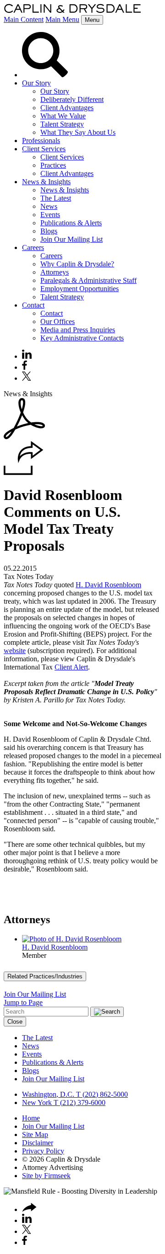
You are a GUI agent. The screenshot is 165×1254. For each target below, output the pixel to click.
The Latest (55, 198)
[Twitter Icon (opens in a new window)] (26, 378)
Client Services (44, 149)
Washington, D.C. (48, 1094)
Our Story (36, 83)
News (48, 206)
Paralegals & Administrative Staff (88, 280)
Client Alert (71, 667)
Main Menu (62, 19)
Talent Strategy (62, 124)
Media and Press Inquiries (77, 330)
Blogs (48, 231)
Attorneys (54, 272)
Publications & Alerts (71, 223)
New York (37, 1102)
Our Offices (57, 321)
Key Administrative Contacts (82, 338)
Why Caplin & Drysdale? (77, 264)
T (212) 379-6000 (78, 1102)
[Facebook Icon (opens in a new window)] (24, 367)
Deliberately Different (72, 99)
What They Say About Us (78, 132)
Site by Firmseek (46, 1176)
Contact (33, 305)
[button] (24, 473)
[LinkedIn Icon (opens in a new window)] (27, 356)
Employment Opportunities (79, 288)
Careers (33, 247)
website (15, 650)
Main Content (24, 19)
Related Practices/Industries (44, 976)
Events (50, 214)
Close (14, 1021)
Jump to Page (23, 1002)
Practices (53, 165)
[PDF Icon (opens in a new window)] (24, 437)
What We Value (63, 116)
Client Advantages (67, 108)
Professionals (41, 140)
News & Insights (46, 182)
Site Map (35, 1134)
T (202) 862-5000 (101, 1094)
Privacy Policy (43, 1151)
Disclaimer (37, 1143)
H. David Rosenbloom (108, 585)
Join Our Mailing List (71, 239)
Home (31, 1118)
